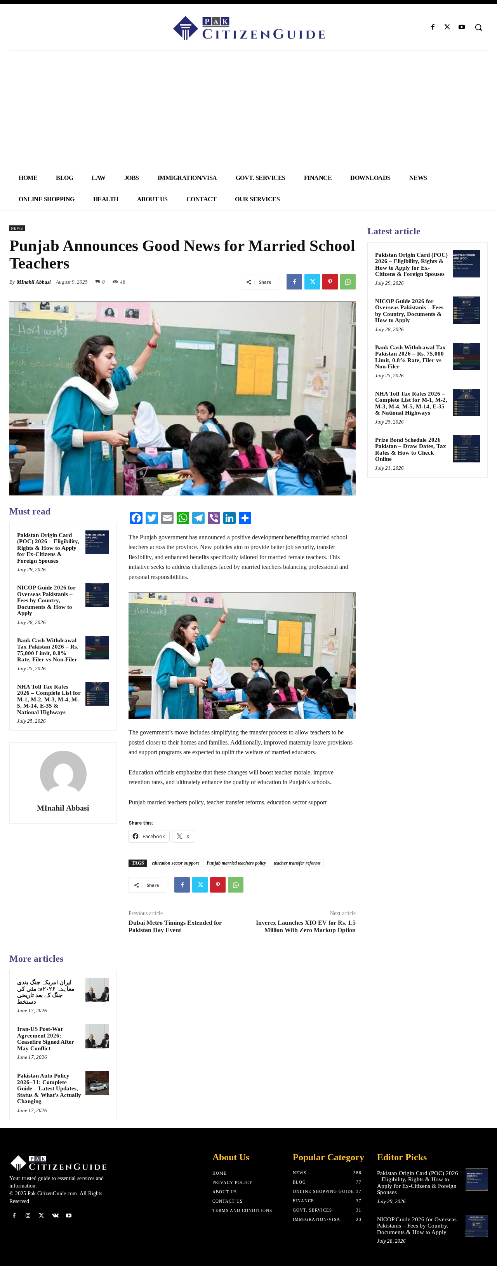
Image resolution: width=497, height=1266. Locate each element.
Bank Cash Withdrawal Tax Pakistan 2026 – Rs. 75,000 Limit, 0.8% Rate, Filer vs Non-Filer (47, 650)
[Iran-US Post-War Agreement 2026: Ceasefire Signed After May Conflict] (97, 1036)
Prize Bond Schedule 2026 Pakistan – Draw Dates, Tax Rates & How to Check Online (410, 449)
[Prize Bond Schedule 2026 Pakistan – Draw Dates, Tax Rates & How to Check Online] (466, 448)
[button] (478, 27)
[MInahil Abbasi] (63, 774)
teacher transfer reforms (297, 863)
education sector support (175, 863)
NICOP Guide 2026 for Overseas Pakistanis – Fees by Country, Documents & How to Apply (46, 600)
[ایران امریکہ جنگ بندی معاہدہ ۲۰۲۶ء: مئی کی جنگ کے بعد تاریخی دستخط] (97, 990)
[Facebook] (432, 27)
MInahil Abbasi (34, 282)
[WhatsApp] (348, 281)
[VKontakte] (55, 1216)
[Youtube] (462, 27)
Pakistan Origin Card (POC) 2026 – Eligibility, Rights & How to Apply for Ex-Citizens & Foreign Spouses (48, 548)
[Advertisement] (248, 108)
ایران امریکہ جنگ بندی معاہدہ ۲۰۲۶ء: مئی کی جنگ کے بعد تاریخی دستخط (46, 992)
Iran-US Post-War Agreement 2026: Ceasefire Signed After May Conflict (45, 1039)
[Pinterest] (330, 281)
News (17, 228)
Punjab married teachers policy (236, 863)
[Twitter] (447, 27)
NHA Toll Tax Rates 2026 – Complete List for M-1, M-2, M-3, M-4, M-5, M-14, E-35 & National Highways (49, 699)
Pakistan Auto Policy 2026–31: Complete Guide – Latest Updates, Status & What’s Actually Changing (49, 1088)
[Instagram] (28, 1216)
